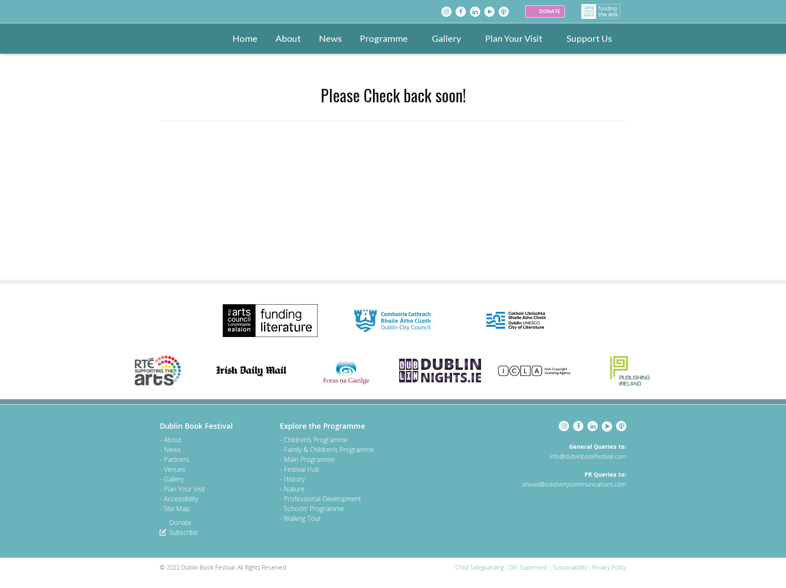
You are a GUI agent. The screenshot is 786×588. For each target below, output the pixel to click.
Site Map (177, 508)
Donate (180, 522)
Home (245, 38)
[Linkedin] (475, 12)
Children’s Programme (316, 439)
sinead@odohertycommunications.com (574, 484)
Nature (294, 488)
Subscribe (183, 532)
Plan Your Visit (513, 38)
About (288, 38)
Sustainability (570, 567)
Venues (174, 469)
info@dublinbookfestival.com (588, 456)
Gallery (446, 38)
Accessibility (181, 498)
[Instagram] (446, 12)
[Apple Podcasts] (504, 12)
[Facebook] (461, 12)
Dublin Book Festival (196, 426)
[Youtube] (489, 12)
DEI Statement (528, 567)
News (330, 38)
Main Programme (309, 459)
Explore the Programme (322, 426)
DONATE (549, 11)
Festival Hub (301, 469)
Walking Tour (302, 518)
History (294, 479)
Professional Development (322, 498)
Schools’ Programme (314, 508)
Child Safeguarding (479, 567)
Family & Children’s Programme (329, 449)
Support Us (589, 38)
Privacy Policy (609, 567)
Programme (384, 38)
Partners (176, 459)
